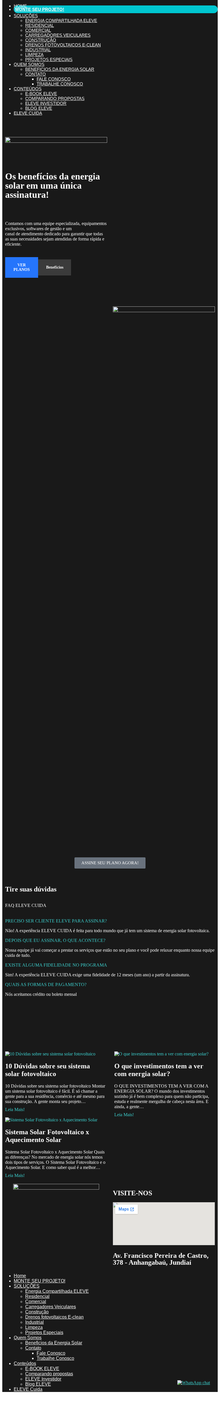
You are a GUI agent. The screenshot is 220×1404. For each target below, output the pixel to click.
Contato (35, 74)
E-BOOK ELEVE (41, 93)
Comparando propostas (55, 98)
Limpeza (34, 54)
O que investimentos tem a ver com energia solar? (158, 1070)
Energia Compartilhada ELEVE (61, 20)
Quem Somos (29, 64)
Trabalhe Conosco (60, 83)
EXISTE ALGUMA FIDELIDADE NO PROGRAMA (56, 965)
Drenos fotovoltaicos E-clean (63, 44)
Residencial (39, 25)
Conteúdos (28, 88)
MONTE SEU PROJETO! (39, 9)
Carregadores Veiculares (58, 35)
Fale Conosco (54, 79)
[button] (110, 921)
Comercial (38, 30)
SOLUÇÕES (26, 15)
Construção (40, 40)
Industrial (38, 49)
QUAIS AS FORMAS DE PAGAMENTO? (46, 984)
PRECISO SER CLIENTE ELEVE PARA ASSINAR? (56, 920)
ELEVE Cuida (28, 113)
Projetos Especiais (48, 59)
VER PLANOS (21, 267)
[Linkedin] (12, 1242)
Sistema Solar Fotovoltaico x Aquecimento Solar (47, 1135)
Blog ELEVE (38, 108)
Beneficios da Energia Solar (59, 69)
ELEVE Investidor (45, 103)
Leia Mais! (15, 1109)
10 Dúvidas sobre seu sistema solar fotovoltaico (47, 1070)
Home (20, 5)
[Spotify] (28, 1242)
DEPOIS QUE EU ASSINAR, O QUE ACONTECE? (55, 940)
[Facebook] (12, 1221)
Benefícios (54, 267)
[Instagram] (28, 1221)
